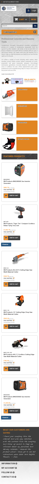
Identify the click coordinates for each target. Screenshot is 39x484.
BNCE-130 (6, 310)
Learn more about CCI (8, 74)
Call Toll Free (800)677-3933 (11, 2)
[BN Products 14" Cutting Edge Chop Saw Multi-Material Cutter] (19, 301)
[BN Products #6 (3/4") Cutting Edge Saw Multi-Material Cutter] (19, 258)
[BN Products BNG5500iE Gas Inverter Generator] (19, 385)
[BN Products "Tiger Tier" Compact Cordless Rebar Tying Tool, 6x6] (19, 212)
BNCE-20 (6, 268)
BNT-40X (6, 221)
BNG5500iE (7, 395)
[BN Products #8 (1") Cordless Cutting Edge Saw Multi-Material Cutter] (19, 343)
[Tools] (9, 9)
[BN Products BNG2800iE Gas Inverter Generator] (19, 170)
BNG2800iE (7, 179)
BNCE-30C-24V (8, 352)
